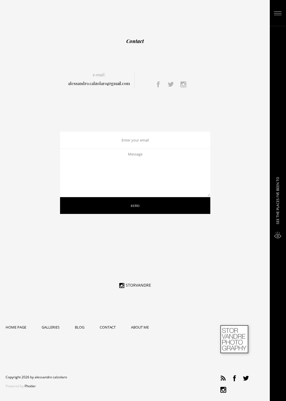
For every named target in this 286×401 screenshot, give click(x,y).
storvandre (138, 285)
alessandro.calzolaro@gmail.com (99, 83)
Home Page (16, 327)
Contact (108, 327)
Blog (79, 327)
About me (140, 327)
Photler (30, 386)
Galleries (50, 327)
